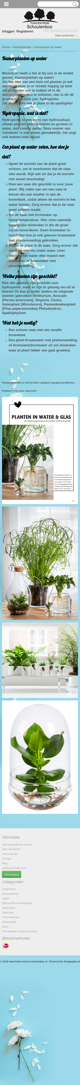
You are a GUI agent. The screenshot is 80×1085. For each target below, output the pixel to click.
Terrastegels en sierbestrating (19, 931)
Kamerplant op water (48, 47)
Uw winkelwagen (60, 31)
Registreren (24, 31)
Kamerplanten (22, 47)
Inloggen (8, 31)
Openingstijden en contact (17, 844)
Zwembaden (9, 921)
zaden (5, 898)
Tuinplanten (8, 888)
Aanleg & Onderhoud (14, 867)
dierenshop (8, 907)
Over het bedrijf (11, 849)
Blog (4, 863)
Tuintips (6, 858)
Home (6, 47)
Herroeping (11, 874)
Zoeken (74, 4)
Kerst (5, 926)
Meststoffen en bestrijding (17, 903)
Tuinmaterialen (10, 917)
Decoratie (7, 912)
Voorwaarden (10, 853)
